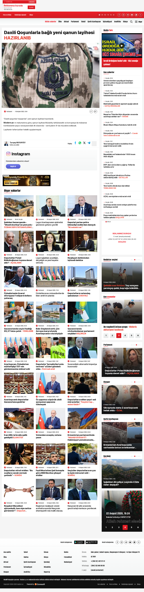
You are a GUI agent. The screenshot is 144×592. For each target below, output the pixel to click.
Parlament (75, 21)
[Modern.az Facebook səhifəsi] (119, 15)
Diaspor (6, 572)
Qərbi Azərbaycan (94, 21)
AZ (99, 15)
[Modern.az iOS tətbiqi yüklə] (92, 542)
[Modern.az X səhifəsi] (140, 15)
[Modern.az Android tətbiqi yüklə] (79, 542)
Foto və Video (7, 15)
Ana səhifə (7, 552)
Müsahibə (47, 567)
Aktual (66, 21)
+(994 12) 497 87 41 (98, 561)
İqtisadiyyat (107, 21)
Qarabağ (47, 562)
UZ (113, 15)
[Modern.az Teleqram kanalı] (127, 15)
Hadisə (26, 557)
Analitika (117, 21)
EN (102, 15)
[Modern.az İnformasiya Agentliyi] (12, 542)
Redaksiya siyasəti (20, 15)
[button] (131, 259)
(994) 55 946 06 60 (98, 565)
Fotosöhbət (68, 557)
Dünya (125, 21)
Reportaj (47, 572)
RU (105, 15)
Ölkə (60, 21)
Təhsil (83, 21)
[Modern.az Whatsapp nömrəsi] (136, 15)
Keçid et (13, 166)
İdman (46, 552)
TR (108, 15)
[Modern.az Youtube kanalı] (132, 15)
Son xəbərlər (101, 584)
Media (66, 552)
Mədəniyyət (68, 562)
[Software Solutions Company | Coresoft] (40, 584)
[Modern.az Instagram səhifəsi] (123, 15)
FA (111, 15)
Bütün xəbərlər (50, 21)
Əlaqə (31, 15)
